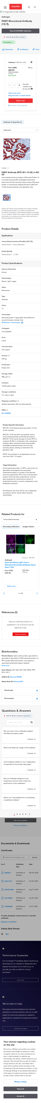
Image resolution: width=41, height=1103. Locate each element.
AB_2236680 (6, 413)
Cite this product (20, 634)
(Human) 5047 (18, 681)
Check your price (14, 93)
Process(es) (9, 698)
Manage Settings (20, 1082)
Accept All (20, 1096)
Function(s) (8, 690)
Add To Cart (20, 101)
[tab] (20, 690)
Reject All (20, 1089)
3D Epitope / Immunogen (11, 322)
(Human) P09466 (16, 677)
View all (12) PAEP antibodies (20, 31)
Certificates (24, 49)
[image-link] (17, 149)
